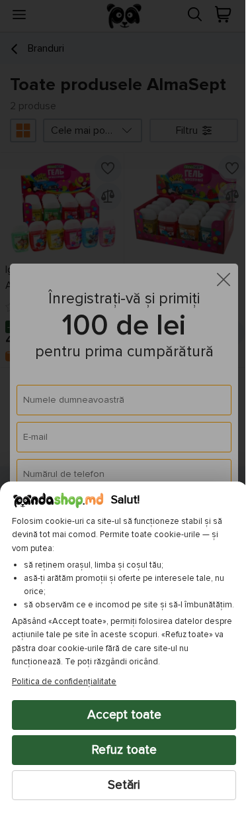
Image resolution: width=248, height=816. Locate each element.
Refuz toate (119, 750)
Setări (119, 785)
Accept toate (119, 715)
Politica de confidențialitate (64, 681)
